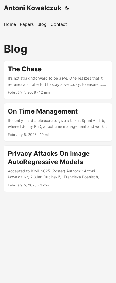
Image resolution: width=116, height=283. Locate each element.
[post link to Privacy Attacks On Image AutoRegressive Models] (58, 169)
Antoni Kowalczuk (33, 8)
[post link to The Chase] (58, 80)
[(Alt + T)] (67, 8)
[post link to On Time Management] (58, 122)
